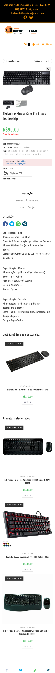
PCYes (24, 553)
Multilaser (24, 386)
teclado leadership (18, 154)
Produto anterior (14, 61)
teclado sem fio (34, 154)
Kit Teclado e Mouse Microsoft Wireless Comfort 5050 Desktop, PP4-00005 (27, 632)
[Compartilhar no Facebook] (5, 223)
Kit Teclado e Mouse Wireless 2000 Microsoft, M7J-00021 (27, 481)
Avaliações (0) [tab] (27, 207)
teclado (6, 154)
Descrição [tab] (27, 193)
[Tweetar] (11, 223)
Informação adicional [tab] (27, 200)
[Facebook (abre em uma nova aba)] (25, 17)
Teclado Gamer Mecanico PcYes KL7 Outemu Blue (27, 557)
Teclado (26, 147)
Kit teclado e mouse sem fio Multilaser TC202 (27, 390)
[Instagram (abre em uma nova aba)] (30, 17)
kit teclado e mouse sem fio (38, 151)
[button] (48, 69)
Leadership (17, 147)
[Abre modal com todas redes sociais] (24, 223)
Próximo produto (40, 61)
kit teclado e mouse (16, 151)
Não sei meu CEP (9, 179)
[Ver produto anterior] (5, 61)
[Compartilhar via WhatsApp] (18, 223)
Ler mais (27, 402)
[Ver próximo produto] (50, 61)
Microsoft (24, 476)
